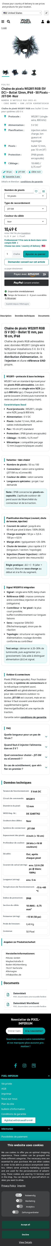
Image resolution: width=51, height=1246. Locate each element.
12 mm (30, 806)
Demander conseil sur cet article (26, 261)
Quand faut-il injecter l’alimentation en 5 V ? (23, 746)
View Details (25, 1242)
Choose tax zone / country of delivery (22, 246)
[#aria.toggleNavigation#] (2, 21)
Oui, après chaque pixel (33, 856)
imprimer (6, 1093)
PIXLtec (5, 85)
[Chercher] (8, 21)
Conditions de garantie (13, 1114)
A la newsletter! (34, 1030)
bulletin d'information (13, 1109)
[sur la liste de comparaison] (43, 191)
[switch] (18, 1195)
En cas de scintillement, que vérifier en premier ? (23, 767)
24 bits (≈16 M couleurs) (34, 845)
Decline (25, 1234)
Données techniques (25, 315)
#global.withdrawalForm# (18, 1120)
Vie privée (6, 1083)
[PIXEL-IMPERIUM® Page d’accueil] (25, 21)
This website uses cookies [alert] (25, 1145)
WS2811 (30, 798)
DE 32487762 (33, 813)
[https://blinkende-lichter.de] (33, 1065)
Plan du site (7, 1103)
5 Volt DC (36, 791)
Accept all (25, 1224)
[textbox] (22, 13)
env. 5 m (31, 880)
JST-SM (31, 828)
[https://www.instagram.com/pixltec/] (24, 1065)
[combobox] (22, 13)
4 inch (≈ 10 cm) (35, 835)
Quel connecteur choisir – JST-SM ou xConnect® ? (22, 756)
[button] (42, 21)
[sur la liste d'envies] (36, 191)
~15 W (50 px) (33, 916)
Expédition (25, 233)
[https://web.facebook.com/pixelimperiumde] (15, 1065)
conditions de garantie (32, 181)
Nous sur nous (9, 1098)
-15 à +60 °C (41, 889)
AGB (3, 1088)
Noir (28, 821)
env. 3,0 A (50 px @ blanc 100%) (36, 869)
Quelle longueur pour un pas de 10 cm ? (22, 736)
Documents (43, 315)
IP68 (28, 898)
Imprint (21, 1185)
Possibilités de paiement (14, 1136)
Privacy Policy (8, 1185)
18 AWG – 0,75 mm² (34, 907)
